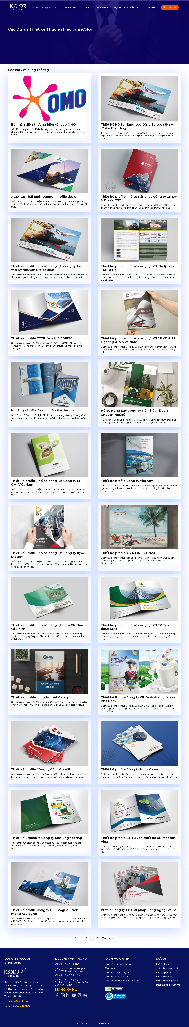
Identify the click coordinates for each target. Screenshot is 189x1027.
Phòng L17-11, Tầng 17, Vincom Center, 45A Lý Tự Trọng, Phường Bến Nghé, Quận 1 (72, 982)
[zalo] (69, 995)
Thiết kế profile (163, 972)
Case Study (151, 7)
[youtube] (74, 995)
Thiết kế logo (111, 968)
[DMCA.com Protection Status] (114, 989)
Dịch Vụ (86, 7)
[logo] (23, 972)
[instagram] (63, 995)
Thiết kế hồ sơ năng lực (117, 976)
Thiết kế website (164, 976)
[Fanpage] (58, 995)
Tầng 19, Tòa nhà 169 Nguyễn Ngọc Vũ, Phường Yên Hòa (70, 969)
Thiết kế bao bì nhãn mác (168, 985)
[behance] (86, 995)
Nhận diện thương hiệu (167, 968)
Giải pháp (102, 7)
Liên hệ (172, 7)
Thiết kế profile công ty (117, 972)
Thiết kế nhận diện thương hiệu (121, 964)
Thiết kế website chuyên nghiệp (121, 980)
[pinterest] (80, 995)
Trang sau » (108, 938)
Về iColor (70, 7)
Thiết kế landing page (167, 980)
